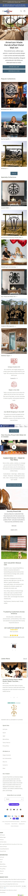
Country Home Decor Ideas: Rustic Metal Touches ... (13, 680)
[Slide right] (17, 697)
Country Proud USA (8, 821)
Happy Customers (7, 755)
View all (14, 173)
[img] (14, 630)
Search (4, 732)
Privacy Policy (6, 745)
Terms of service (14, 823)
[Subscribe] (21, 799)
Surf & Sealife (5, 139)
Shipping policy (22, 823)
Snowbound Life (6, 109)
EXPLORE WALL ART (14, 66)
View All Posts (2, 892)
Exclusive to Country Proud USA (11, 237)
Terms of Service (6, 742)
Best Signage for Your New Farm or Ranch (8, 890)
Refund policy (23, 821)
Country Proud (3, 851)
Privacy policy (7, 823)
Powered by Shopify (15, 821)
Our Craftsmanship (7, 758)
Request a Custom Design (14, 484)
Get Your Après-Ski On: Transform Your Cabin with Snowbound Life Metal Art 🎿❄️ (13, 887)
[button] (3, 11)
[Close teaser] (3, 444)
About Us (5, 761)
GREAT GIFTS (14, 530)
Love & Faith (5, 208)
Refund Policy (6, 739)
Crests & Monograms (7, 326)
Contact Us (13, 378)
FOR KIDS (14, 525)
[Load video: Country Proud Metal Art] (14, 447)
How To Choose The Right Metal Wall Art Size (9, 884)
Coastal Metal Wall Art (4, 848)
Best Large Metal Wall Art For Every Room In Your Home (11, 844)
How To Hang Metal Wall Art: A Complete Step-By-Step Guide (12, 881)
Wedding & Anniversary (8, 267)
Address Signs (5, 355)
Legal (4, 735)
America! (4, 168)
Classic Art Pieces (3, 846)
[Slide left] (10, 697)
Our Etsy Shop (14, 430)
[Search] (21, 11)
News (4, 768)
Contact (1, 873)
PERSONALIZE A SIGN (14, 71)
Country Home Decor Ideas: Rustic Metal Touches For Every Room (13, 879)
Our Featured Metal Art (8, 296)
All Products (2, 835)
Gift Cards (5, 729)
